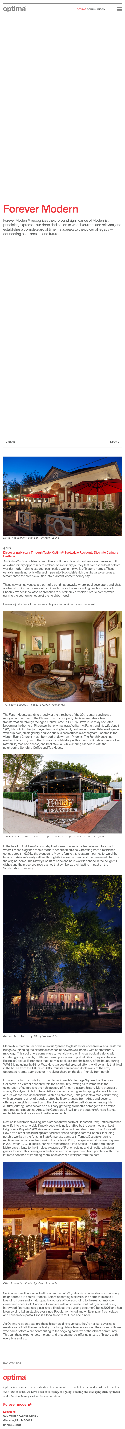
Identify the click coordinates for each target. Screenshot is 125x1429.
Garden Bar (26, 1046)
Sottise (104, 1122)
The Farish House (14, 714)
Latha (28, 1106)
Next (113, 442)
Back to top (12, 1363)
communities (91, 9)
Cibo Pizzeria (81, 1293)
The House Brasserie (65, 846)
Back (11, 442)
